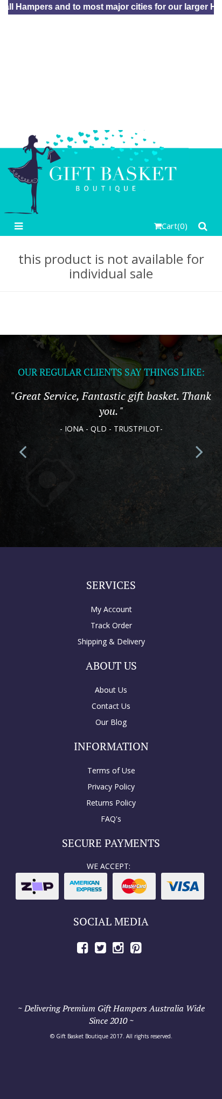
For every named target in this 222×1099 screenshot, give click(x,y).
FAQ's (111, 819)
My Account (111, 609)
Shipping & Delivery (111, 641)
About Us (111, 690)
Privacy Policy (111, 786)
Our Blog (111, 722)
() (175, 225)
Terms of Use (111, 770)
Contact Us (111, 706)
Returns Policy (111, 803)
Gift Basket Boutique (82, 1036)
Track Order (111, 625)
